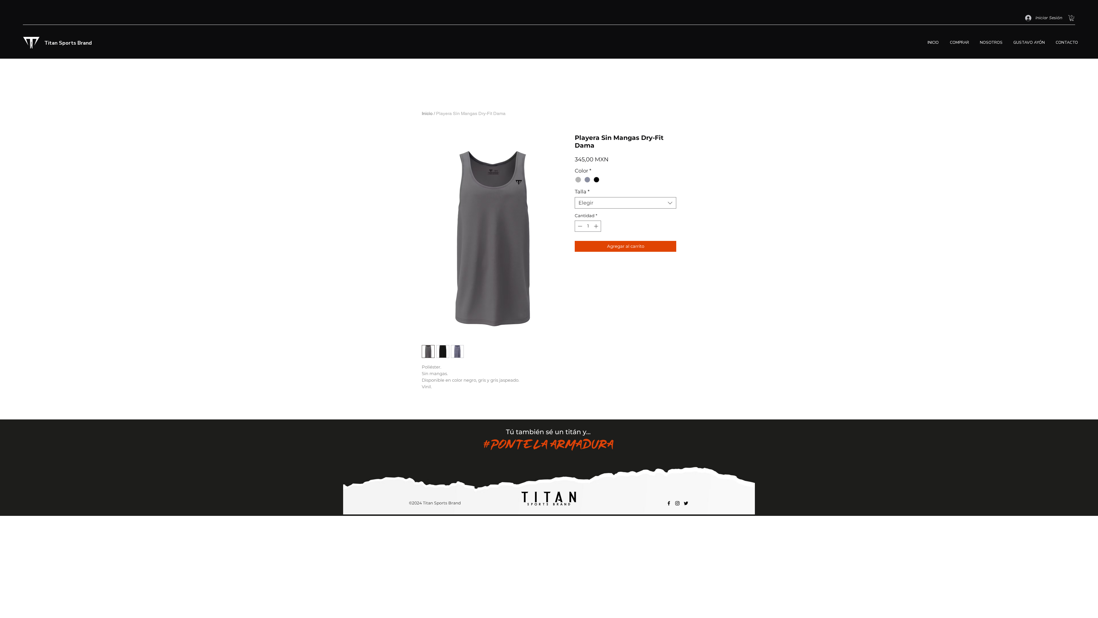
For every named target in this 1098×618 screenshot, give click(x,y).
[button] (1071, 18)
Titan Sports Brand (68, 42)
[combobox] (625, 203)
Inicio (427, 113)
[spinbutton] (588, 226)
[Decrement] (579, 226)
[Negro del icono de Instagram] (677, 503)
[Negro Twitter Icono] (686, 503)
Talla (582, 192)
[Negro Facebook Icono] (669, 503)
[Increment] (596, 226)
